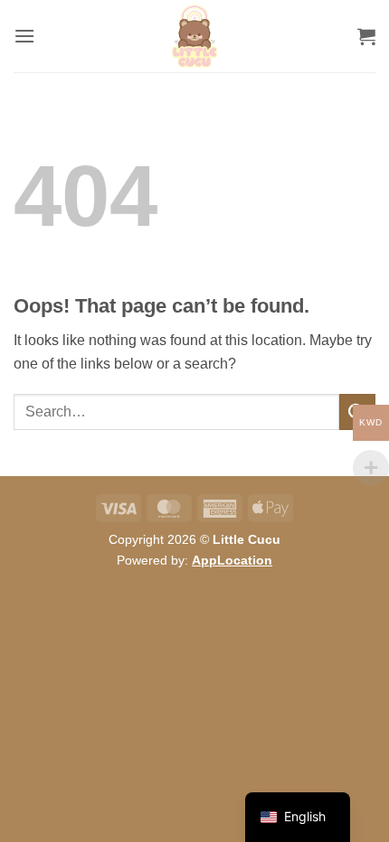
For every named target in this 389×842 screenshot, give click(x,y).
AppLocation (232, 560)
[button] (24, 36)
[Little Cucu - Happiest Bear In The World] (194, 36)
